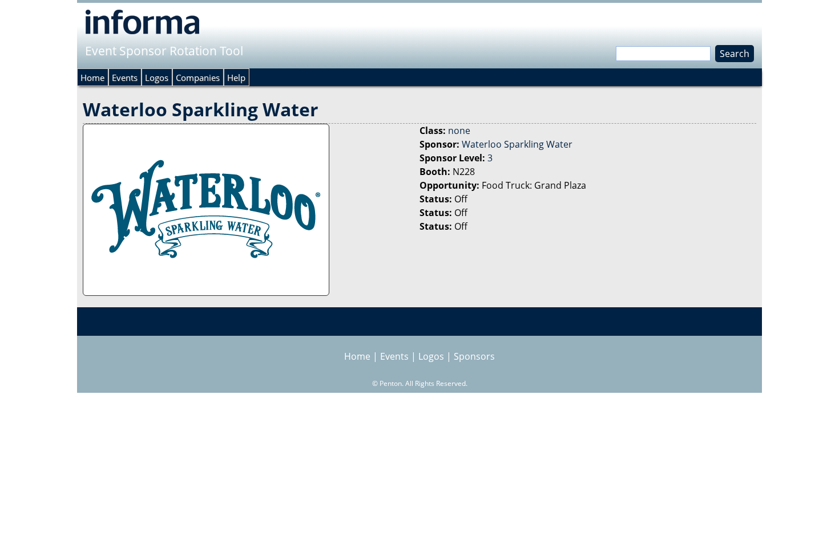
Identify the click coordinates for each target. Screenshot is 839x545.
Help (236, 77)
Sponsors (474, 356)
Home (92, 77)
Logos (156, 77)
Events (125, 77)
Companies (198, 77)
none (459, 130)
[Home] (142, 21)
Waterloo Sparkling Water (517, 144)
